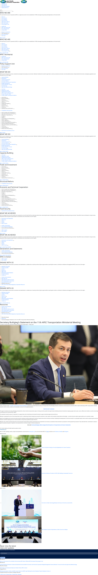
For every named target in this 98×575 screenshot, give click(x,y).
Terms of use (3, 574)
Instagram (66, 431)
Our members (4, 19)
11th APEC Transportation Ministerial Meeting (18, 405)
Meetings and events (6, 266)
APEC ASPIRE (4, 231)
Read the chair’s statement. (49, 409)
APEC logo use (4, 278)
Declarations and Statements (7, 218)
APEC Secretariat (5, 23)
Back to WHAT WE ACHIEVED (5, 247)
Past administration (5, 28)
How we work (4, 18)
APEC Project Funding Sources (7, 92)
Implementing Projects (6, 91)
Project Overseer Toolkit (6, 94)
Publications (4, 78)
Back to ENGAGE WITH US (5, 303)
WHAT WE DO (4, 5)
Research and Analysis (6, 32)
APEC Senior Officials (6, 21)
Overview (3, 89)
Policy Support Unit (5, 24)
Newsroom (4, 219)
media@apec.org (3, 429)
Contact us (4, 275)
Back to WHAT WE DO (4, 151)
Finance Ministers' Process (7, 84)
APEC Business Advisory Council (8, 279)
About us (3, 16)
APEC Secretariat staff (6, 27)
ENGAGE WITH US (5, 7)
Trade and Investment (6, 79)
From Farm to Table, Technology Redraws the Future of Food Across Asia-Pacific (57, 502)
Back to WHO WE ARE (4, 52)
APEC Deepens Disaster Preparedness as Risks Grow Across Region (55, 529)
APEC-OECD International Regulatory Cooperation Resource (13, 284)
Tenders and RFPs (5, 267)
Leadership (4, 26)
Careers (3, 269)
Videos (3, 221)
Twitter (47, 431)
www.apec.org (32, 431)
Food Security (4, 85)
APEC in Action (4, 223)
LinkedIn (60, 431)
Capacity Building (5, 77)
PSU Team (4, 35)
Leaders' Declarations (6, 225)
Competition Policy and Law (7, 110)
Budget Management (6, 83)
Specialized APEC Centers (6, 282)
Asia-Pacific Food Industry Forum (8, 130)
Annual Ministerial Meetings (7, 226)
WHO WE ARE (4, 4)
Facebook (57, 431)
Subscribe (2, 557)
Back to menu (2, 37)
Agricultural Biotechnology (7, 87)
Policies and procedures (6, 277)
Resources (4, 270)
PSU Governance (5, 34)
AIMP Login (4, 271)
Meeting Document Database (7, 272)
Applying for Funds (5, 90)
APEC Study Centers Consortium (8, 280)
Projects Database (5, 273)
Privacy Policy (8, 574)
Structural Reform (5, 80)
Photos (3, 222)
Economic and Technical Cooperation (9, 82)
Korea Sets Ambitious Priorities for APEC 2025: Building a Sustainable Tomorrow (57, 473)
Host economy (4, 20)
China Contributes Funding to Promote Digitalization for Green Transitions (56, 447)
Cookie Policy (14, 574)
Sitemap (19, 574)
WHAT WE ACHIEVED (5, 6)
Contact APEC (4, 30)
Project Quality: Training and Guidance (9, 95)
